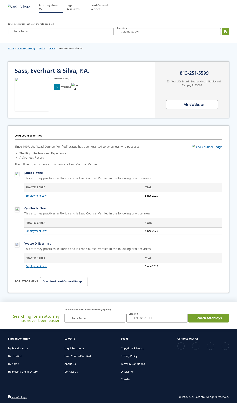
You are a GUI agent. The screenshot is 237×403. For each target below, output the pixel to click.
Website (194, 105)
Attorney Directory (26, 48)
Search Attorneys (209, 318)
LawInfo (69, 338)
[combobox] (61, 31)
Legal (124, 338)
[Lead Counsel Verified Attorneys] (207, 155)
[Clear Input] (110, 31)
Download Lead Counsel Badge (62, 281)
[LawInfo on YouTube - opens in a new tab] (210, 346)
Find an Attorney (19, 338)
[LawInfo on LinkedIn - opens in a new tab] (225, 346)
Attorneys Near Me (51, 7)
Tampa (52, 48)
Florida (42, 48)
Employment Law (36, 195)
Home (11, 48)
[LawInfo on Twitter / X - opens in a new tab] (195, 346)
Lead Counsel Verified (99, 7)
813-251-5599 (194, 73)
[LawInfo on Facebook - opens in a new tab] (181, 346)
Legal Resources (72, 7)
